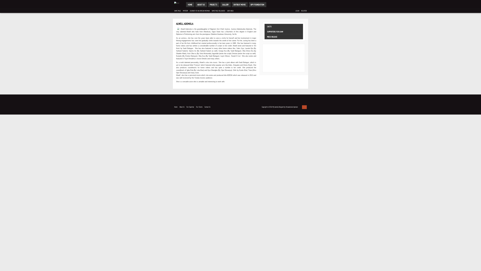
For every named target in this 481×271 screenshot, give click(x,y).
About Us (201, 4)
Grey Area (230, 11)
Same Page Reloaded (218, 11)
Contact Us (207, 107)
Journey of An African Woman (200, 11)
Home (190, 4)
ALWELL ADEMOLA (184, 23)
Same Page (177, 11)
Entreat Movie (240, 4)
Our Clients (199, 107)
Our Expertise (190, 107)
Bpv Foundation (257, 4)
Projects (213, 4)
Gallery (225, 4)
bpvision (295, 107)
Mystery (185, 11)
